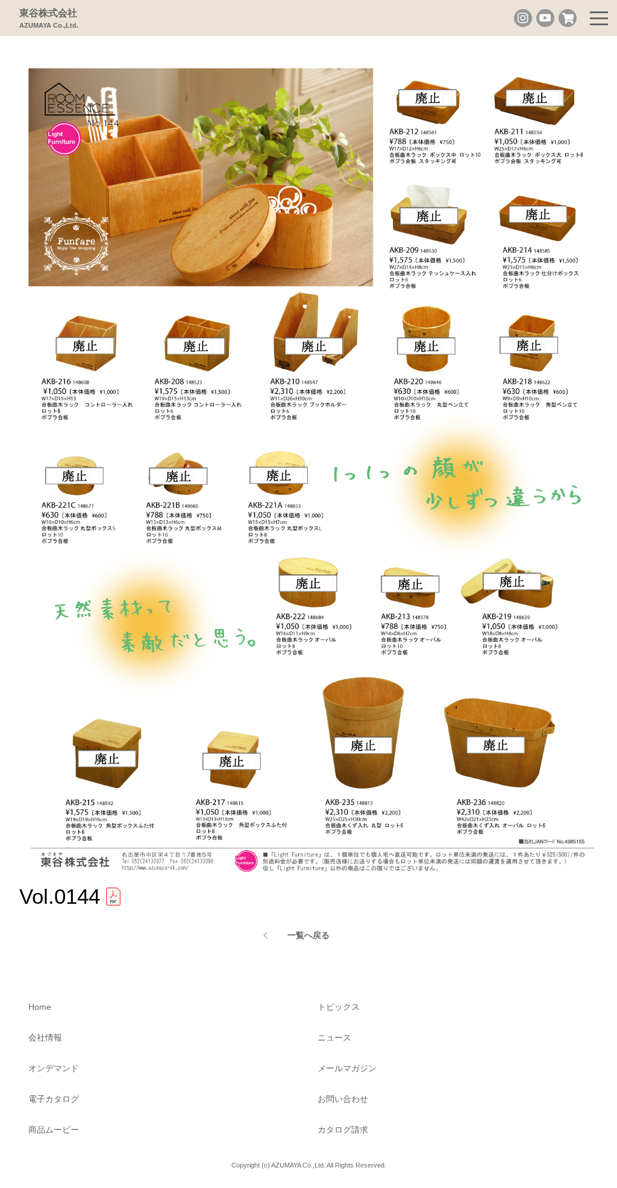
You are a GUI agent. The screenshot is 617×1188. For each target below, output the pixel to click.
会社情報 (45, 1037)
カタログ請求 (343, 1129)
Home (39, 1007)
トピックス (339, 1007)
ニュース (334, 1037)
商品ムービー (53, 1129)
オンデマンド (53, 1068)
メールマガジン (347, 1068)
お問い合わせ (343, 1099)
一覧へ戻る (308, 935)
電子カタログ (53, 1099)
